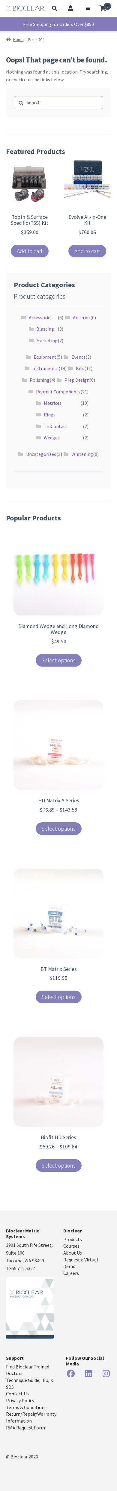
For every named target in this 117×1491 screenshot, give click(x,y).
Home (18, 39)
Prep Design (76, 380)
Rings (50, 415)
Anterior (81, 317)
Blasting (45, 329)
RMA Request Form (25, 1428)
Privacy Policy (20, 1400)
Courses (71, 1246)
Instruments (45, 368)
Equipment (45, 357)
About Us (72, 1253)
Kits (80, 368)
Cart (107, 6)
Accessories (40, 317)
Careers (71, 1273)
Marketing (47, 340)
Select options (59, 660)
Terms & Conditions (26, 1407)
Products (72, 1239)
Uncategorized (41, 454)
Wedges (52, 438)
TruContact (56, 426)
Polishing (40, 380)
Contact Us (17, 1394)
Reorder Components (58, 392)
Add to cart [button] (30, 251)
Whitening (82, 454)
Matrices (53, 403)
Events (78, 357)
